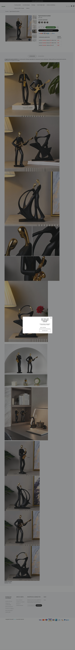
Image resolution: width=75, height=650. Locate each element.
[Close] (51, 318)
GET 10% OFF (45, 330)
